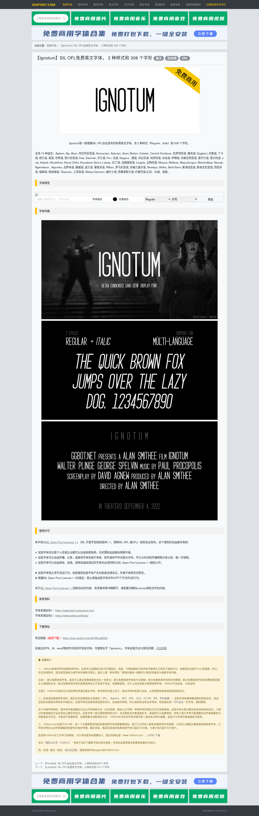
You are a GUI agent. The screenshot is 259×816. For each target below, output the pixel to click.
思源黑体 (160, 4)
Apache (114, 698)
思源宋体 (175, 4)
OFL (185, 58)
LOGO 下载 (153, 735)
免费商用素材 (193, 4)
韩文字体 (144, 4)
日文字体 (129, 4)
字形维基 (164, 698)
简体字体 (83, 4)
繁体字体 (98, 4)
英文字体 (114, 4)
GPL (131, 698)
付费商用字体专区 (216, 4)
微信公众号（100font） (58, 742)
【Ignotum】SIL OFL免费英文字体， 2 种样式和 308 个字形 (93, 45)
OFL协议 (179, 702)
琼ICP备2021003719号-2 (215, 810)
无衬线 (172, 58)
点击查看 (161, 648)
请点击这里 (71, 750)
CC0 (138, 698)
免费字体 (67, 4)
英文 (159, 58)
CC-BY (147, 698)
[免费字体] (44, 4)
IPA (155, 698)
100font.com (50, 810)
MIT (124, 698)
